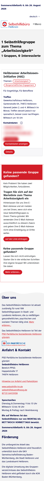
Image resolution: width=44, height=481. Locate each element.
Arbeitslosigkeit (22, 81)
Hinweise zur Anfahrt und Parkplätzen (20, 381)
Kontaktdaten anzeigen (16, 143)
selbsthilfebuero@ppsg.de (14, 390)
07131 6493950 (10, 393)
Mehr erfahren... (12, 272)
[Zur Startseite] (15, 24)
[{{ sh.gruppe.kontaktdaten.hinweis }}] (21, 123)
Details (9, 151)
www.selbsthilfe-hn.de (12, 386)
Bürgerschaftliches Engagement (20, 85)
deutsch (33, 16)
